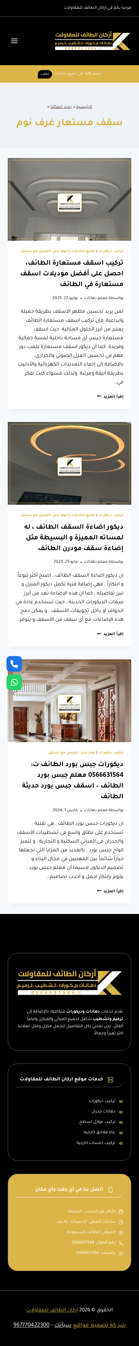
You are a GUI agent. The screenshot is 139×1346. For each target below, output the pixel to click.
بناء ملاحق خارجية (99, 1132)
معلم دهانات (96, 298)
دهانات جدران (103, 1112)
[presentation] (69, 199)
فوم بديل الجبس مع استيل (43, 251)
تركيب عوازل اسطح (97, 1122)
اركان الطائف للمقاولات (52, 1310)
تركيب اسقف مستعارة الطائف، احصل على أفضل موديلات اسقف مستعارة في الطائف (71, 274)
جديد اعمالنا (61, 107)
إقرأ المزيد (110, 397)
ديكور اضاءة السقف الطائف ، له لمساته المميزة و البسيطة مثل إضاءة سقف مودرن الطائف (73, 538)
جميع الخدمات (83, 251)
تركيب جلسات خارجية (96, 1143)
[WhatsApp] (14, 682)
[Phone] (14, 664)
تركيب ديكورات (110, 251)
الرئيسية (84, 107)
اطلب (44, 74)
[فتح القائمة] (14, 41)
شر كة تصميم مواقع (99, 1326)
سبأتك (62, 1326)
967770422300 (31, 1326)
